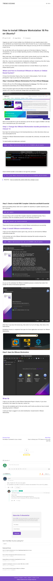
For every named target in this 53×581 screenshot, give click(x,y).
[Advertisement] (26, 16)
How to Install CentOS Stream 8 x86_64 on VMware (14, 568)
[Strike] (15, 469)
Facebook (16, 577)
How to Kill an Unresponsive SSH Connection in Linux (14, 554)
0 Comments (13, 560)
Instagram (21, 577)
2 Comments (28, 38)
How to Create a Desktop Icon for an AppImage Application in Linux (17, 550)
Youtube (33, 577)
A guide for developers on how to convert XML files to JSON (15, 563)
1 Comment (11, 556)
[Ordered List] (16, 469)
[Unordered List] (18, 469)
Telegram (29, 577)
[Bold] (9, 469)
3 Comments (11, 551)
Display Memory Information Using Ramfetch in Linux (14, 559)
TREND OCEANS (9, 3)
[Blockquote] (20, 469)
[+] (25, 468)
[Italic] (11, 469)
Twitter (25, 577)
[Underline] (13, 469)
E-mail (37, 577)
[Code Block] (22, 469)
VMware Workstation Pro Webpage (27, 84)
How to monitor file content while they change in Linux (24, 179)
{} (23, 468)
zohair (18, 492)
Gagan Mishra (18, 38)
